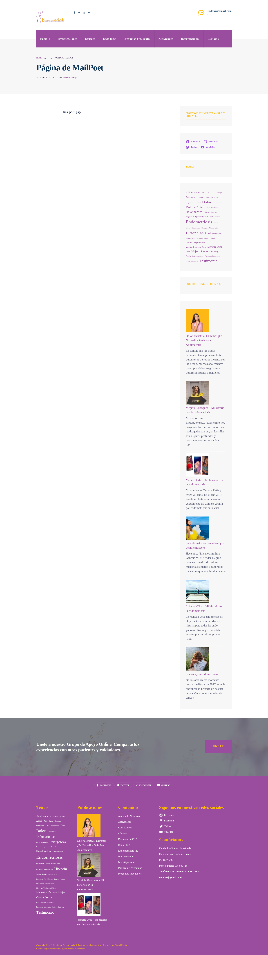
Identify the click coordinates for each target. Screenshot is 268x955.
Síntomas (194, 262)
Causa (193, 197)
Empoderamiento (200, 216)
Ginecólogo (196, 228)
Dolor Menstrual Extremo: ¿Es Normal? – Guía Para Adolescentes (204, 340)
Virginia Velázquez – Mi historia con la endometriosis (90, 885)
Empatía (189, 217)
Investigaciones (67, 38)
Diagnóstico (190, 203)
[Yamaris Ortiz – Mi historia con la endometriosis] (197, 464)
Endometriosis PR (128, 850)
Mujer (194, 251)
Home (39, 58)
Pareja (216, 252)
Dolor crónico (195, 207)
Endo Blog (109, 38)
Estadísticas (218, 223)
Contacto (213, 38)
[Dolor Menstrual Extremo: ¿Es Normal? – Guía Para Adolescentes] (197, 320)
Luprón (212, 238)
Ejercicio (214, 212)
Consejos (200, 197)
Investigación (190, 238)
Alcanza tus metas (208, 193)
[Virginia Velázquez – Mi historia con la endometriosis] (197, 393)
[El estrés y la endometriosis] (197, 659)
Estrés (188, 228)
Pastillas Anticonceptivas (194, 256)
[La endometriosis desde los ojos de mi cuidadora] (197, 528)
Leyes (206, 238)
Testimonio (208, 261)
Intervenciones (190, 38)
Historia (192, 233)
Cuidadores (209, 197)
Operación (206, 251)
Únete (218, 746)
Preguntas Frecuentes (137, 38)
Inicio (43, 38)
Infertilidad (205, 233)
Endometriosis (199, 221)
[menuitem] (45, 39)
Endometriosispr (70, 77)
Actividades (166, 38)
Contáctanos (125, 827)
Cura (216, 197)
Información (216, 233)
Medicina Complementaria (195, 243)
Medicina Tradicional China (196, 247)
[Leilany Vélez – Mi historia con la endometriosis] (197, 591)
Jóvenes (200, 238)
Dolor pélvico (194, 211)
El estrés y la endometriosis (202, 674)
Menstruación (215, 246)
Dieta (198, 202)
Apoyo (219, 193)
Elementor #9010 (127, 839)
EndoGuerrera (215, 217)
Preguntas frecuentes (212, 256)
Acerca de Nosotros (129, 816)
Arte (188, 197)
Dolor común (217, 203)
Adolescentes (193, 192)
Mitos (188, 252)
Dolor (206, 202)
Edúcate (90, 38)
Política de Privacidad (130, 867)
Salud (188, 262)
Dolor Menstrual (212, 208)
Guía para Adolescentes (209, 228)
